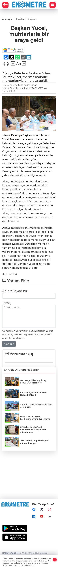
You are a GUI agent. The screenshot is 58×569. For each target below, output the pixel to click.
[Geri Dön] (5, 5)
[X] (42, 509)
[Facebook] (34, 509)
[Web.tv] (50, 516)
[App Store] (29, 537)
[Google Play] (29, 528)
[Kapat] (55, 559)
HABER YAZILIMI (10, 553)
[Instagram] (50, 509)
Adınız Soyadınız (15, 291)
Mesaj (6, 303)
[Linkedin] (34, 516)
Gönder (9, 343)
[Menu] (52, 5)
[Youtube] (42, 516)
